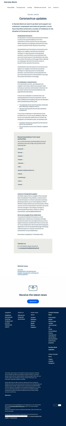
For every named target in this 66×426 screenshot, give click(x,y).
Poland (20, 184)
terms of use (14, 418)
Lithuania (20, 163)
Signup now (33, 301)
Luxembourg (21, 177)
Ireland (20, 174)
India (19, 167)
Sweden (20, 156)
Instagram (51, 363)
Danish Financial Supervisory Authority (16, 416)
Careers (33, 321)
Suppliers (33, 327)
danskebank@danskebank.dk (17, 406)
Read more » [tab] (8, 395)
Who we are (21, 315)
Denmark (20, 149)
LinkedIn (50, 361)
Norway (20, 152)
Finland (20, 159)
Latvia (19, 181)
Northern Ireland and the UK (26, 170)
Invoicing (7, 319)
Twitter (50, 359)
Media (32, 323)
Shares (33, 325)
